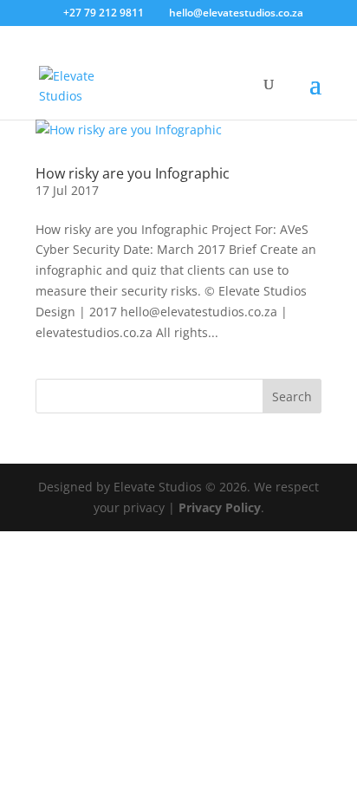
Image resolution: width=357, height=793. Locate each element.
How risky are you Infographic (133, 173)
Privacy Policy (219, 507)
